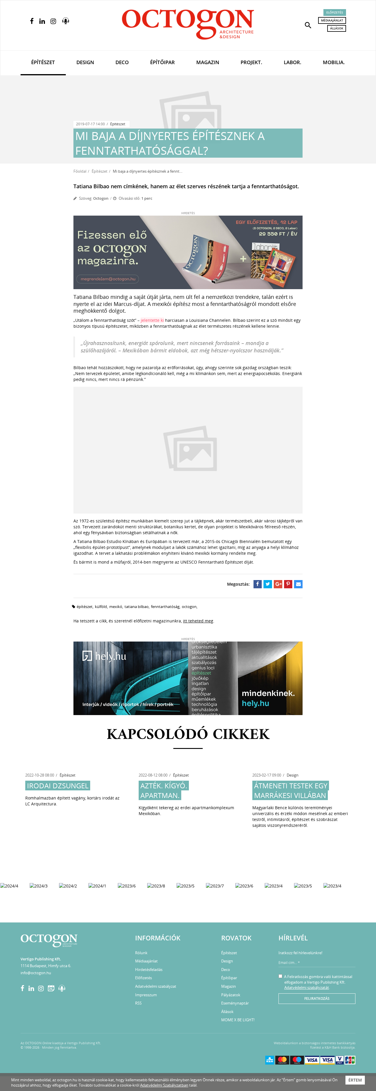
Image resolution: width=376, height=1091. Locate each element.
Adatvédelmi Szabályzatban (164, 1085)
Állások (336, 28)
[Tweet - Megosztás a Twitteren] (267, 584)
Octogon (100, 198)
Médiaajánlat (332, 20)
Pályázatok (230, 994)
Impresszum (146, 994)
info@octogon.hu (36, 972)
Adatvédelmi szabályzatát (306, 987)
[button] (308, 24)
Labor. (292, 62)
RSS (138, 1003)
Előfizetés (334, 12)
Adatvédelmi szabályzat (155, 986)
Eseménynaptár (235, 1003)
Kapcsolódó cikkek (188, 735)
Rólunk (141, 952)
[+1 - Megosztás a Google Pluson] (278, 584)
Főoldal (79, 171)
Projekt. (251, 62)
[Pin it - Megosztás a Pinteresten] (288, 584)
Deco (122, 62)
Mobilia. (334, 62)
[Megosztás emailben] (298, 584)
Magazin (207, 62)
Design (85, 62)
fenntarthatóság (165, 606)
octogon (189, 606)
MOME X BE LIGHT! (237, 1019)
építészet (85, 606)
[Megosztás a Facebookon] (258, 584)
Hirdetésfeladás (148, 969)
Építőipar (162, 62)
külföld (101, 606)
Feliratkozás (317, 998)
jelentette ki (152, 320)
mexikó (115, 606)
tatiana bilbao (137, 606)
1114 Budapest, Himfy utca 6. (46, 965)
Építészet (43, 62)
